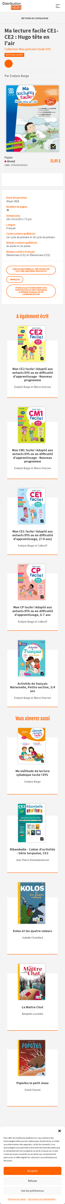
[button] (59, 1131)
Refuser (32, 1181)
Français (15, 279)
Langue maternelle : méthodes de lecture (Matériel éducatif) (31, 270)
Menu (58, 6)
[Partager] (9, 64)
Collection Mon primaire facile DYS (28, 49)
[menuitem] (9, 64)
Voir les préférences (32, 1190)
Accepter (32, 1171)
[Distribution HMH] (12, 6)
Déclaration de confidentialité (41, 1199)
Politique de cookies (17, 1199)
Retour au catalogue (34, 18)
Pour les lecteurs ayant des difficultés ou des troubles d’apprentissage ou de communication (31, 291)
